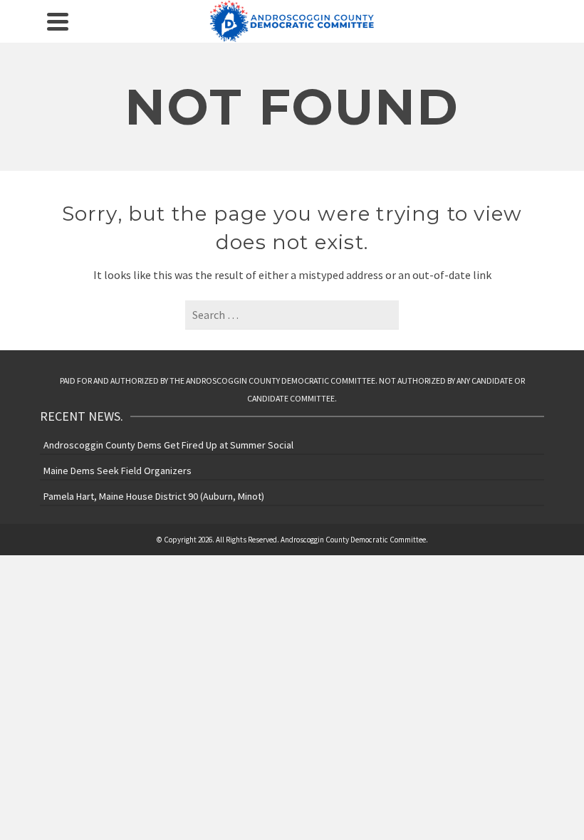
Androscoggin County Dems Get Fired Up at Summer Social (168, 445)
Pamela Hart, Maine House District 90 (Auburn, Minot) (153, 496)
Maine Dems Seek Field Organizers (117, 470)
